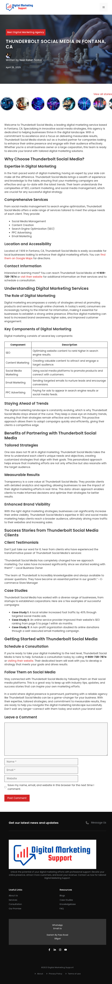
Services (13, 899)
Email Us (57, 928)
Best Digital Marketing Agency (25, 32)
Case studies (66, 899)
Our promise (15, 908)
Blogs (62, 895)
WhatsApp (57, 925)
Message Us (98, 822)
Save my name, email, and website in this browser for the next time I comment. (51, 787)
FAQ (62, 908)
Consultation (15, 904)
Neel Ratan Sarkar (31, 60)
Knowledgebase (68, 904)
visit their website (31, 276)
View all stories (102, 94)
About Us (13, 895)
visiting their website (20, 661)
